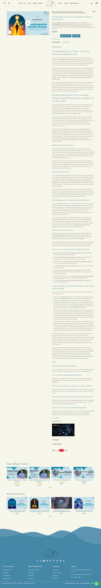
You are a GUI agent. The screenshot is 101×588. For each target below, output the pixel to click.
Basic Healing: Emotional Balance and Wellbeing (39, 480)
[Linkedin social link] (64, 450)
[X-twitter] (40, 560)
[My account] (91, 3)
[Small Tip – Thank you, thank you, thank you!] (84, 473)
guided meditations (61, 235)
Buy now (76, 36)
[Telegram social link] (66, 450)
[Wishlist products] (4, 3)
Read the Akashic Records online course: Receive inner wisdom (84, 510)
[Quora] (57, 560)
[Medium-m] (60, 560)
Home (53, 11)
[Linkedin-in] (47, 560)
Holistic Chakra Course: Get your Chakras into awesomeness (17, 510)
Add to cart (66, 36)
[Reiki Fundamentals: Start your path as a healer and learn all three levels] (39, 503)
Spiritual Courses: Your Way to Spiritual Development (69, 11)
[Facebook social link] (56, 450)
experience (65, 297)
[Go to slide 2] (51, 488)
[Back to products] (94, 11)
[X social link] (58, 450)
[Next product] (95, 11)
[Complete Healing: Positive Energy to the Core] (17, 473)
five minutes (60, 113)
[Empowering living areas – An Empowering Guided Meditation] (61, 503)
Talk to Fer (81, 358)
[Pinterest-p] (53, 560)
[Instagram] (50, 560)
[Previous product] (92, 11)
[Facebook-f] (37, 560)
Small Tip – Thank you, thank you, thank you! (84, 480)
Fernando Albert (56, 421)
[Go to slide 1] (49, 488)
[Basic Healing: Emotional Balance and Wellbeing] (39, 473)
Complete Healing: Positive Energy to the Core (17, 480)
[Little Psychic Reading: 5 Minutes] (61, 473)
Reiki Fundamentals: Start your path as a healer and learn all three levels (39, 510)
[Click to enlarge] (10, 32)
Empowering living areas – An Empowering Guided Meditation (61, 510)
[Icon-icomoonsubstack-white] (63, 560)
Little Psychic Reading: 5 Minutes (62, 480)
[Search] (8, 3)
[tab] (56, 41)
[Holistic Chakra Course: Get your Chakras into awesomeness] (17, 503)
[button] (96, 583)
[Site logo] (50, 3)
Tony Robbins (74, 306)
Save (62, 450)
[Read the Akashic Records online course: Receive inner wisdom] (84, 503)
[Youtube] (44, 560)
